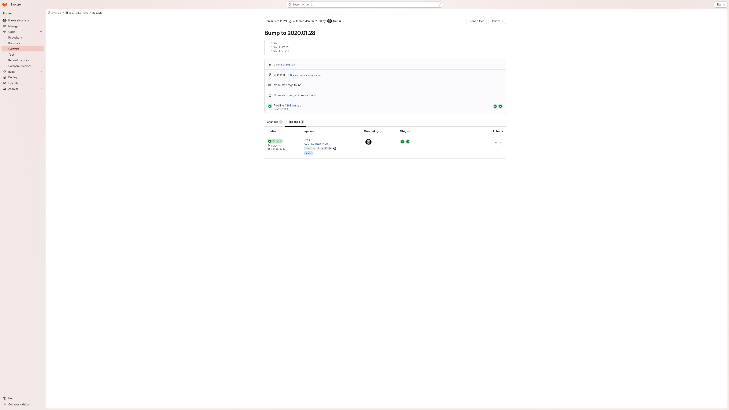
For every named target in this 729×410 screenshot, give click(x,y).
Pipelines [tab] (295, 121)
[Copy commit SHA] (290, 21)
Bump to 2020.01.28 (316, 144)
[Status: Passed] (270, 106)
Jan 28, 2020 (313, 21)
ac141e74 (326, 148)
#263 (288, 105)
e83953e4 (289, 64)
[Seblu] (368, 142)
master (311, 148)
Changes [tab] (274, 121)
